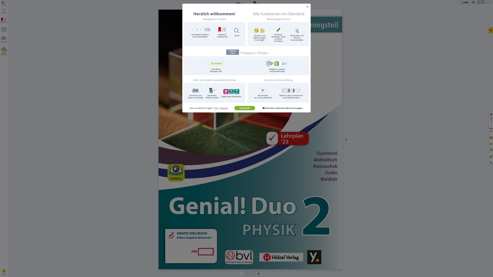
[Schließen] (307, 7)
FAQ (216, 108)
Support (224, 108)
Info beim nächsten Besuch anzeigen (283, 108)
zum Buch (245, 108)
